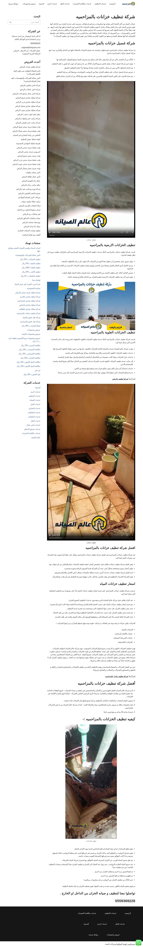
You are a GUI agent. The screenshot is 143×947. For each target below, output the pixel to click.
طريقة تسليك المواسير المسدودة (28, 143)
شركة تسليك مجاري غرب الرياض (28, 102)
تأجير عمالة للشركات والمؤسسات (27, 255)
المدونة (41, 4)
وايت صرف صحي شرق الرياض (28, 156)
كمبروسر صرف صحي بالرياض (29, 152)
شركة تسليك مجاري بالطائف (29, 309)
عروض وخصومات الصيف (31, 334)
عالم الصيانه (35, 437)
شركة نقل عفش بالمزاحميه (30, 322)
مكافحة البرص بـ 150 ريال (30, 345)
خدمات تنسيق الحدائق (32, 429)
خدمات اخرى (52, 4)
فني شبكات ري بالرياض (31, 214)
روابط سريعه (93, 935)
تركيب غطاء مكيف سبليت (30, 202)
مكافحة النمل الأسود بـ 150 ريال (28, 366)
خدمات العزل (35, 404)
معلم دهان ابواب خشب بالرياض (28, 114)
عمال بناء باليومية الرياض (31, 181)
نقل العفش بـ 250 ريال (32, 374)
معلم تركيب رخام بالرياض (30, 185)
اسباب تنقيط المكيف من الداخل (28, 210)
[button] (18, 3)
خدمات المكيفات (34, 417)
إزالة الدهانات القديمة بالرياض (29, 206)
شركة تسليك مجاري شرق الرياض (28, 98)
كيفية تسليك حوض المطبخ (30, 139)
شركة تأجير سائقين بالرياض (30, 85)
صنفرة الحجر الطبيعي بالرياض (29, 193)
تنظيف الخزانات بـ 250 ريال (30, 259)
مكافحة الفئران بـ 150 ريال (30, 358)
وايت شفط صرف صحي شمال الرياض (26, 131)
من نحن (37, 370)
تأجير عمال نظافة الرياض (31, 177)
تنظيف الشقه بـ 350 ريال (31, 263)
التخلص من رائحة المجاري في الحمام (26, 135)
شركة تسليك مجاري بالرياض (29, 305)
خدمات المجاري (34, 408)
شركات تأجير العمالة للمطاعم (29, 197)
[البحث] (10, 22)
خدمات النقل (65, 4)
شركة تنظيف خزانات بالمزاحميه (28, 313)
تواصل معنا (36, 280)
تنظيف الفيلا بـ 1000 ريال (31, 268)
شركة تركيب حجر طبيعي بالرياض (28, 123)
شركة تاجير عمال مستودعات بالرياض (26, 94)
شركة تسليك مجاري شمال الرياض (27, 106)
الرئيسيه (112, 4)
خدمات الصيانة (34, 400)
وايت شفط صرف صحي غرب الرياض (26, 160)
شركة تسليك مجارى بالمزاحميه (28, 301)
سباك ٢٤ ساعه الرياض (32, 226)
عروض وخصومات (29, 4)
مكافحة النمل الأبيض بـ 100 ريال (28, 362)
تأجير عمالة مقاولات (32, 173)
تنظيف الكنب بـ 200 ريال (31, 272)
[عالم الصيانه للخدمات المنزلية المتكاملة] (128, 3)
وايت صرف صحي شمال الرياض (28, 168)
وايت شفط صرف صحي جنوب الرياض (26, 164)
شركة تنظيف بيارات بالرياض (29, 67)
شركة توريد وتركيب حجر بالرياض (28, 189)
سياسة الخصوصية (33, 288)
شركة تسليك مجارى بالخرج (30, 297)
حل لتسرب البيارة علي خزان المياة (27, 284)
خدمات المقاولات (34, 412)
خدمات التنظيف (100, 4)
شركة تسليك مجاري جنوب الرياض (27, 110)
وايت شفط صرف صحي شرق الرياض (26, 127)
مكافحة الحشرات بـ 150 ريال (29, 349)
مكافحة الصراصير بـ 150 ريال (29, 354)
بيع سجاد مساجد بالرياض (31, 222)
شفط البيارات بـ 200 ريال (31, 326)
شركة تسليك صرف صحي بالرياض (27, 293)
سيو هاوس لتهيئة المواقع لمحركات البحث (120, 944)
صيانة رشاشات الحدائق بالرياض (28, 218)
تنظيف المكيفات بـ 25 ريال (30, 276)
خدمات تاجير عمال (33, 425)
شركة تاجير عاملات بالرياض (30, 89)
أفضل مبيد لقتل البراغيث (31, 235)
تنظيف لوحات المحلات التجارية (29, 231)
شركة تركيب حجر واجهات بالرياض (27, 118)
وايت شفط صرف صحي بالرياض (28, 148)
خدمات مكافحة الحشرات (82, 4)
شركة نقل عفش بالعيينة (31, 317)
